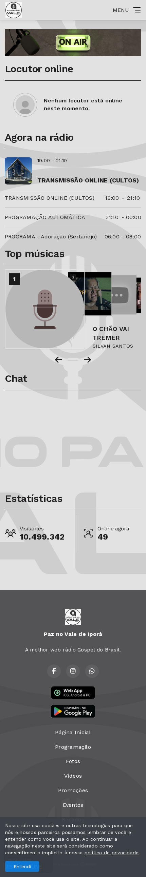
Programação (73, 747)
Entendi (22, 866)
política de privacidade (112, 852)
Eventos (73, 805)
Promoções (73, 790)
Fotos (73, 761)
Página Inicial (73, 732)
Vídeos (73, 776)
